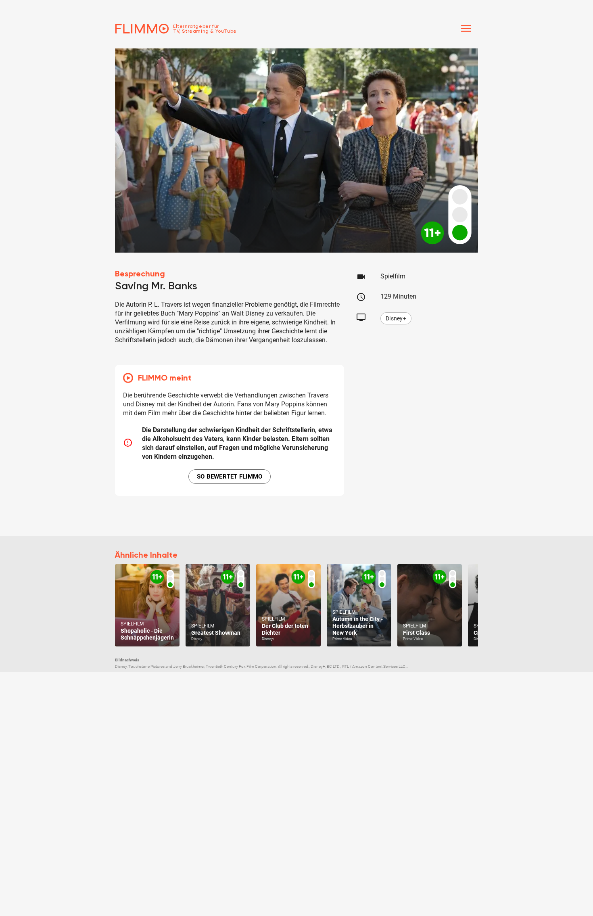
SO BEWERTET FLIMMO (230, 476)
